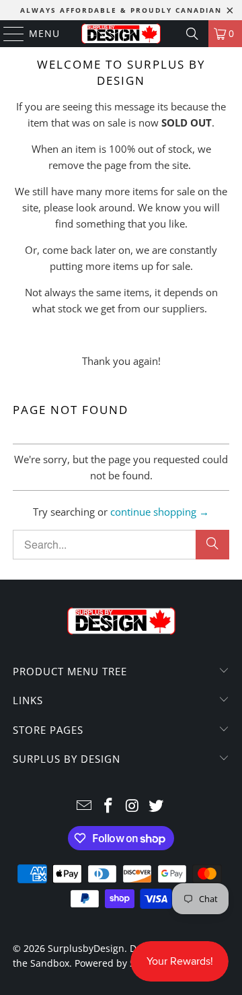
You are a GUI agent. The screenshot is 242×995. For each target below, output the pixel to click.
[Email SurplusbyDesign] (85, 806)
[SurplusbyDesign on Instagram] (132, 806)
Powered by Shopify (119, 963)
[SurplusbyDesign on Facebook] (108, 806)
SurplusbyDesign (86, 948)
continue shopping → (159, 511)
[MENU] (7, 33)
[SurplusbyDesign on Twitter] (157, 806)
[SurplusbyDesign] (121, 33)
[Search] (192, 33)
